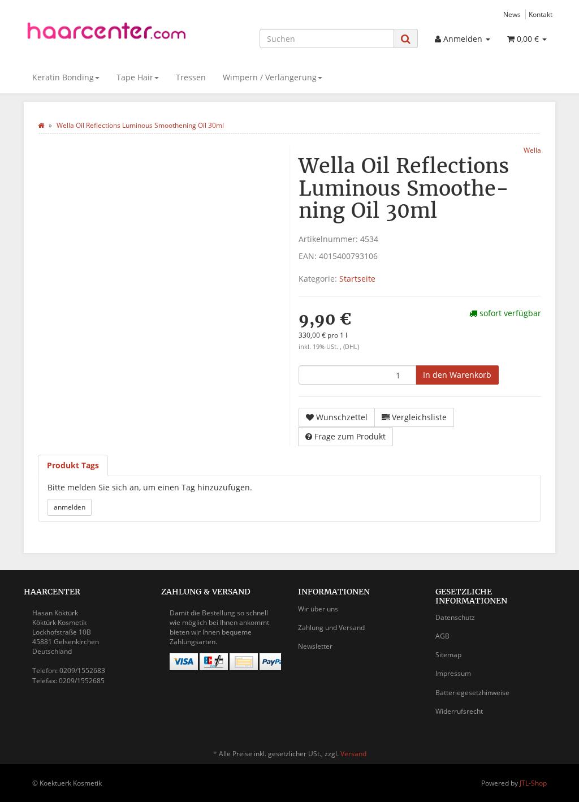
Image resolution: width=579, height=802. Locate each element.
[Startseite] (41, 125)
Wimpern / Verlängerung (270, 77)
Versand (353, 753)
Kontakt (540, 14)
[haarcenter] (106, 33)
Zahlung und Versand (331, 627)
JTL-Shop (533, 783)
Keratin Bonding (63, 77)
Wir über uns (318, 609)
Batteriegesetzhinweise (472, 692)
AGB (442, 636)
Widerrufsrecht (459, 711)
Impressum (453, 673)
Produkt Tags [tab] (73, 465)
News (512, 14)
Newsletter (315, 646)
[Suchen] (406, 38)
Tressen (191, 77)
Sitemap (448, 654)
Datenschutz (455, 617)
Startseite (357, 278)
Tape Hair (134, 77)
